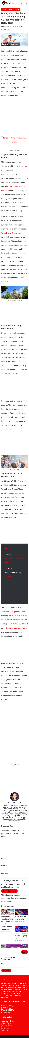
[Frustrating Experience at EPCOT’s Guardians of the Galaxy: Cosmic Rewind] (21, 929)
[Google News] (14, 765)
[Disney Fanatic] (7, 3)
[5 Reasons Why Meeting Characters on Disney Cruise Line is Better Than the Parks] (7, 912)
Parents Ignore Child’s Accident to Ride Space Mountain (21, 918)
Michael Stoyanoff (7, 26)
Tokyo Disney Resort (9, 233)
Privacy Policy (6, 1027)
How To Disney (7, 1006)
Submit (6, 970)
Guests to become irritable (16, 628)
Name (4, 858)
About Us (4, 1031)
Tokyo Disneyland (13, 9)
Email (4, 866)
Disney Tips (5, 1007)
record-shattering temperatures (13, 55)
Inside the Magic (7, 1009)
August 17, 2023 (11, 577)
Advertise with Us (7, 1021)
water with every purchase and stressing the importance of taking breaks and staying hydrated (14, 616)
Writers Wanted (6, 1023)
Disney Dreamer (7, 1011)
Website (4, 873)
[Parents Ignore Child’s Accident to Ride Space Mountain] (21, 912)
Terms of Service (7, 1025)
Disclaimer (5, 1029)
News (4, 9)
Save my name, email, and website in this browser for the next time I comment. (13, 884)
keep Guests (15, 497)
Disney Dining (6, 1013)
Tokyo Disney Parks (9, 341)
